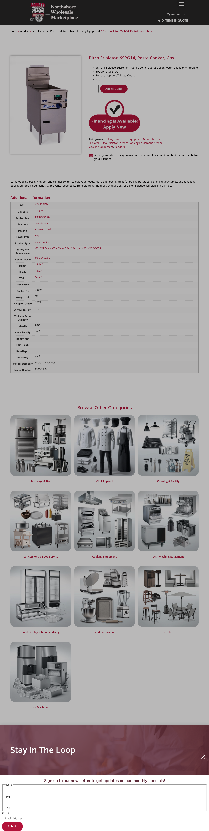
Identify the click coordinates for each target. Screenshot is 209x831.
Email (6, 813)
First (7, 796)
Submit (12, 826)
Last (7, 807)
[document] (104, 415)
